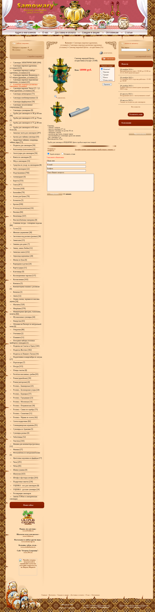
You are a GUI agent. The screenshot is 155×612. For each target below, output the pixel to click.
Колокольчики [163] (20, 279)
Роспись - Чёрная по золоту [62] (25, 417)
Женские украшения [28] (22, 232)
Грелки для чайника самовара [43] (26, 137)
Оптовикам (96, 595)
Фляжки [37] (18, 449)
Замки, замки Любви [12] (23, 248)
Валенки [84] (18, 212)
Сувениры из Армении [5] (23, 429)
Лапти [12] (17, 296)
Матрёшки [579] (19, 308)
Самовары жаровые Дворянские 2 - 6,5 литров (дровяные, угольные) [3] (25, 76)
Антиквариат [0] (19, 177)
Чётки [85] (17, 466)
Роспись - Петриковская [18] (24, 406)
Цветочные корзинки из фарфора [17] (27, 458)
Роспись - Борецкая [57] (22, 394)
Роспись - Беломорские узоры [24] (26, 390)
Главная (44, 595)
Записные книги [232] (21, 252)
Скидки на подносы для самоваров (132, 102)
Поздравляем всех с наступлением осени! (135, 95)
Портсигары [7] (19, 362)
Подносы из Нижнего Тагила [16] (26, 354)
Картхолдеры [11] (20, 268)
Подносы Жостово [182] (22, 350)
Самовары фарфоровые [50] (24, 102)
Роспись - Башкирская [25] (23, 386)
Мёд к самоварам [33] (21, 161)
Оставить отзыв (69, 154)
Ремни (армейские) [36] (22, 378)
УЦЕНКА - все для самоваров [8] (26, 486)
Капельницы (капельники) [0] (24, 149)
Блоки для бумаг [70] (21, 196)
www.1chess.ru (28, 536)
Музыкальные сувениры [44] (24, 317)
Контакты (52, 595)
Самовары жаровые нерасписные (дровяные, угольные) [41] (24, 81)
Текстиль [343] (18, 441)
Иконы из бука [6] (20, 260)
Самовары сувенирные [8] (23, 110)
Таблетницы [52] (19, 437)
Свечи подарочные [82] (22, 421)
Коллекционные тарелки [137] (24, 276)
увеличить (61, 98)
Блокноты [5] (18, 200)
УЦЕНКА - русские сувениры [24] (26, 489)
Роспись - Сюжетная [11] (22, 413)
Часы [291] (17, 462)
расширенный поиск (143, 56)
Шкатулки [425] (19, 474)
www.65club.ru (28, 531)
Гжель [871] (17, 185)
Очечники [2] (18, 333)
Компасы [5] (18, 283)
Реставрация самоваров (22, 493)
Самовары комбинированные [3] (25, 98)
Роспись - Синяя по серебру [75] (25, 410)
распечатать (107, 53)
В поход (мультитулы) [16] (23, 208)
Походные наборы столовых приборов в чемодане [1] (22, 342)
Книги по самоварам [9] (22, 157)
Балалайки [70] (19, 192)
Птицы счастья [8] (20, 370)
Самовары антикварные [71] (24, 94)
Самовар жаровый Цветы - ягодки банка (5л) (86, 47)
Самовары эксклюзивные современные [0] (21, 106)
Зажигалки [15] (19, 240)
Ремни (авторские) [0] (21, 382)
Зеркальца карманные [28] (23, 256)
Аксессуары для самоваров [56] (25, 153)
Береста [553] (18, 181)
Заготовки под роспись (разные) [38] (27, 236)
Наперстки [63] (19, 321)
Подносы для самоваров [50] (24, 145)
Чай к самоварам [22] (21, 169)
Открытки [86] (18, 330)
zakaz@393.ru (67, 606)
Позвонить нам (135, 114)
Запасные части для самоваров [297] (27, 133)
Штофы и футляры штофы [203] (25, 478)
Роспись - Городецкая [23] (23, 398)
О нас (88, 595)
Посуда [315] (18, 366)
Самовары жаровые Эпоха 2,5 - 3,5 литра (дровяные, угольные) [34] (25, 89)
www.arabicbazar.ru (28, 547)
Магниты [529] (19, 305)
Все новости (135, 107)
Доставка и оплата (77, 595)
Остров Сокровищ (133, 607)
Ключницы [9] (18, 272)
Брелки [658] (18, 204)
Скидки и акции (63, 595)
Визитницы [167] (19, 216)
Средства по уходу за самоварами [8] (27, 165)
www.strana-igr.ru (28, 541)
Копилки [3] (17, 292)
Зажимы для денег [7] (21, 244)
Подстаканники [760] (21, 173)
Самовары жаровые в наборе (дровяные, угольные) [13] (22, 71)
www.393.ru (28, 552)
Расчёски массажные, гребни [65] (25, 374)
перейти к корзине (35, 56)
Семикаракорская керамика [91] (25, 425)
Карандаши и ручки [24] (22, 264)
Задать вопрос (55, 154)
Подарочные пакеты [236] (23, 482)
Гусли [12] (17, 228)
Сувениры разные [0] (21, 433)
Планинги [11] (18, 337)
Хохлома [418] (18, 189)
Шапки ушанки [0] (20, 470)
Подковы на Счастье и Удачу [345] (26, 346)
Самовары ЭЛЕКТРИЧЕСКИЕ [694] (27, 63)
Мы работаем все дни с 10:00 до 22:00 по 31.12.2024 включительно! (135, 72)
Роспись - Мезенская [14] (22, 402)
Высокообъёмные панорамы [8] (25, 220)
